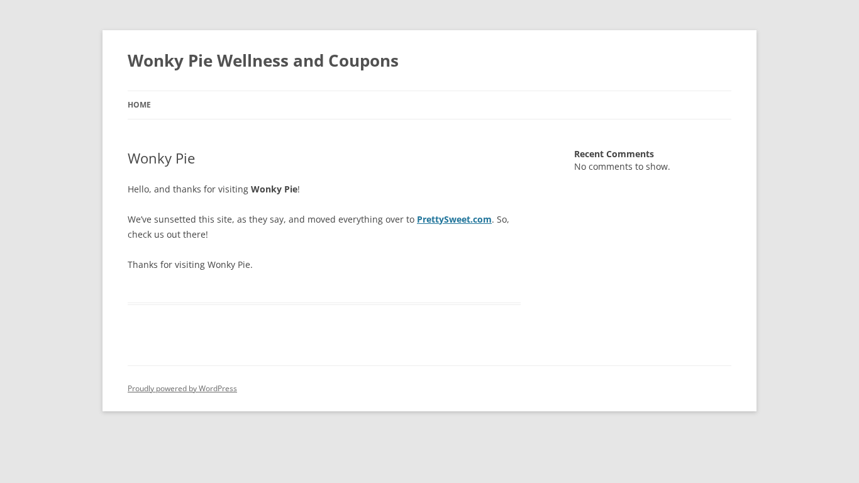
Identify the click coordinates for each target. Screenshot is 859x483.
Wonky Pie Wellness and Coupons (263, 60)
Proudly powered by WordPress (182, 388)
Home (139, 104)
